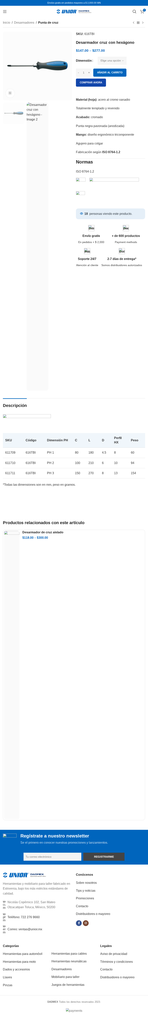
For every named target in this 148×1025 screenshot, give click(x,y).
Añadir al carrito (110, 72)
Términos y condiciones (116, 961)
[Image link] (24, 874)
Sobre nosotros (86, 882)
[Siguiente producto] (142, 23)
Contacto (82, 906)
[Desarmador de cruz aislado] (11, 675)
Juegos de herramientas (67, 984)
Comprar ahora (91, 82)
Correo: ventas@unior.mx (25, 929)
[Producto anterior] (133, 23)
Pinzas (7, 985)
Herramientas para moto (19, 961)
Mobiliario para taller (65, 977)
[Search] (134, 11)
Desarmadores (24, 22)
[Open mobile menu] (5, 11)
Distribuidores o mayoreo (93, 913)
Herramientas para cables (69, 953)
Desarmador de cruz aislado (42, 532)
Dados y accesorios (16, 969)
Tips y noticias (85, 890)
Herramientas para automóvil (22, 953)
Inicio (6, 22)
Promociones (85, 898)
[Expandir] (10, 93)
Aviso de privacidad (113, 953)
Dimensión (84, 60)
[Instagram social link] (86, 923)
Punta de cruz (48, 22)
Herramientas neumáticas (69, 961)
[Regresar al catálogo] (138, 23)
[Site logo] (74, 11)
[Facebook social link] (79, 923)
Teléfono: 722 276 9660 (24, 917)
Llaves (7, 977)
